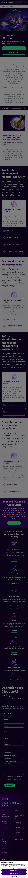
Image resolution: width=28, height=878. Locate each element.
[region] (14, 869)
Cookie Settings (14, 876)
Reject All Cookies (14, 873)
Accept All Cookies (14, 870)
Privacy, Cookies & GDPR (22, 868)
